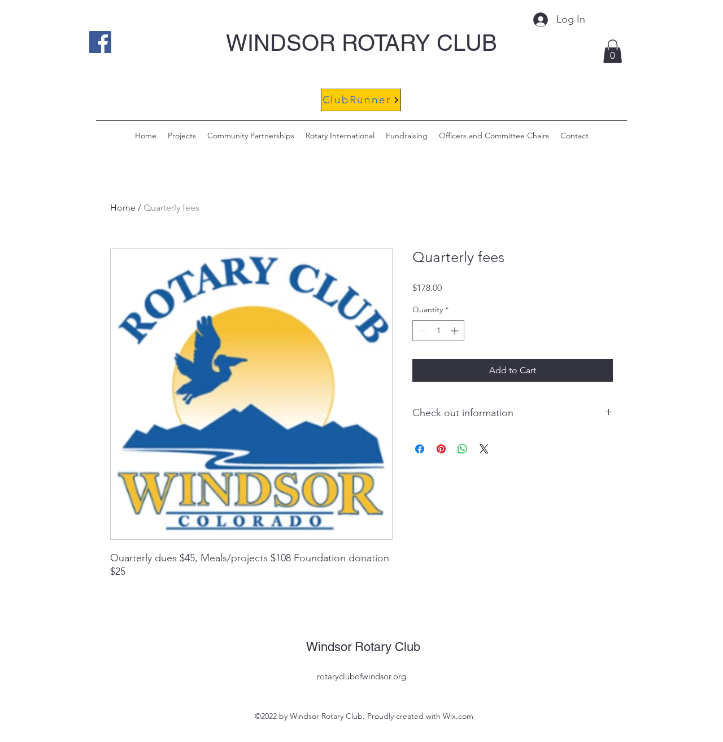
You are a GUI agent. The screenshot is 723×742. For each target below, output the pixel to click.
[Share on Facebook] (419, 449)
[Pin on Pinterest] (441, 449)
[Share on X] (484, 449)
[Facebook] (100, 42)
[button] (612, 51)
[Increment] (455, 331)
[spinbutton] (438, 331)
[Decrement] (421, 331)
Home (123, 207)
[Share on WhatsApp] (462, 449)
